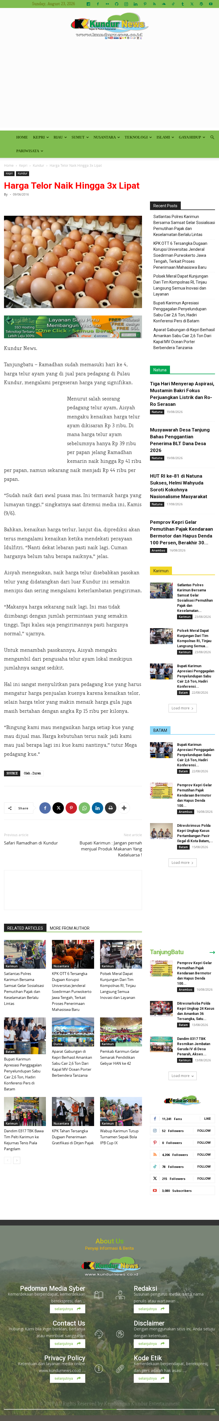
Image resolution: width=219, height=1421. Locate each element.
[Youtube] (210, 4)
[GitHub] (116, 4)
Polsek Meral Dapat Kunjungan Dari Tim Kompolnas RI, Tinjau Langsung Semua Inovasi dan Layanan (118, 985)
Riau (58, 137)
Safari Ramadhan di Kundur (31, 843)
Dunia (58, 1044)
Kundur (38, 165)
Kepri (39, 137)
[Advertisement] (109, 88)
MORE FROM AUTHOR (70, 928)
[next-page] (16, 1160)
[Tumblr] (182, 4)
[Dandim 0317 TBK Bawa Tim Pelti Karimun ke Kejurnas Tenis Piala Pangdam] (25, 1111)
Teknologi (136, 137)
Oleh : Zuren (32, 773)
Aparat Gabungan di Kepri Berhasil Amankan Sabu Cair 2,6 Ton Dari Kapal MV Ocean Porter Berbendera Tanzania (72, 1063)
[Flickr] (107, 4)
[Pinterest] (145, 4)
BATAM (160, 730)
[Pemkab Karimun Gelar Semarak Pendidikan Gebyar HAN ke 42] (121, 1031)
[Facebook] (98, 4)
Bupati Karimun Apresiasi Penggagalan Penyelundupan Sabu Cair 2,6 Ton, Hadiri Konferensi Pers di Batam (179, 312)
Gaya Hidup (190, 137)
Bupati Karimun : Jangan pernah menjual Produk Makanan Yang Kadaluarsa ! (111, 849)
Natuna (160, 370)
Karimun (12, 966)
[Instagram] (126, 4)
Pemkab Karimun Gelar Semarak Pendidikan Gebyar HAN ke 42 (119, 1057)
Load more (181, 708)
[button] (212, 137)
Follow (204, 1130)
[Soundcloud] (163, 4)
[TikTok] (173, 4)
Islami (163, 137)
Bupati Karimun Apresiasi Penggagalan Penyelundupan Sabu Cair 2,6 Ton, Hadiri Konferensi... (195, 676)
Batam (10, 1052)
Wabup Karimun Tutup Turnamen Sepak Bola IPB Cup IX (119, 1136)
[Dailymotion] (88, 4)
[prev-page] (7, 1160)
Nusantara (105, 137)
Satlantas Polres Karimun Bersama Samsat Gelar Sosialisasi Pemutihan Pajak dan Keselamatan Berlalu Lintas (184, 225)
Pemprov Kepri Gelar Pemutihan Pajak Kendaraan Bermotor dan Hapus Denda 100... (194, 795)
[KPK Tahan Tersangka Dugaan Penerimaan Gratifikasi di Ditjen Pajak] (73, 1111)
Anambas (158, 550)
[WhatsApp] (84, 808)
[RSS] (154, 4)
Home (22, 137)
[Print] (110, 808)
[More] (124, 808)
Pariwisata (27, 151)
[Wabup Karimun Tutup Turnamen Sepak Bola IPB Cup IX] (121, 1111)
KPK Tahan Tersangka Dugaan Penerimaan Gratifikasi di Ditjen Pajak (73, 1136)
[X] (192, 4)
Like (207, 1118)
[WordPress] (201, 4)
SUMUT (78, 137)
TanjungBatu (166, 952)
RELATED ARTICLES (25, 928)
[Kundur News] (109, 27)
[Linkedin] (135, 4)
